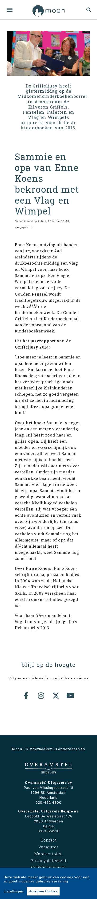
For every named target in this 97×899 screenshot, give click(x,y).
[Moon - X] (56, 695)
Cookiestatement (48, 867)
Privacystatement (49, 860)
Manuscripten (48, 853)
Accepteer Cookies (43, 891)
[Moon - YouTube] (70, 695)
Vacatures (48, 846)
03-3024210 (49, 831)
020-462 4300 (48, 802)
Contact (48, 840)
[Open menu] (9, 10)
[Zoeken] (89, 10)
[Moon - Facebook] (26, 695)
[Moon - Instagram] (41, 695)
